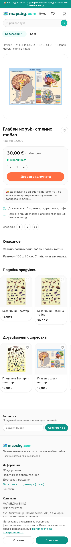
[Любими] (53, 13)
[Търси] (64, 23)
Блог (33, 33)
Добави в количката (35, 176)
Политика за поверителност (21, 474)
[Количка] (64, 13)
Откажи (18, 540)
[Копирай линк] (35, 227)
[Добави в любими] (64, 130)
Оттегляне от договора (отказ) (23, 484)
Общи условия (12, 470)
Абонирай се (56, 427)
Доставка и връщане (16, 479)
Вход (42, 13)
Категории (12, 33)
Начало (7, 44)
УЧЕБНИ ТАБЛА (25, 44)
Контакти (9, 489)
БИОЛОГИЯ (46, 44)
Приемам (52, 540)
